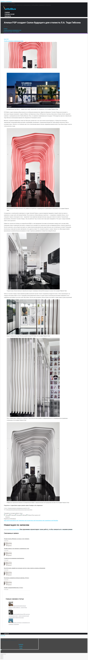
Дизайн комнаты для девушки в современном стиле (16, 548)
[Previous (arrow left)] (1, 657)
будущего (16, 509)
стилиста (28, 509)
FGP (7, 509)
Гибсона (19, 509)
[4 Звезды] (23, 515)
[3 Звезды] (18, 515)
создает (24, 509)
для (22, 509)
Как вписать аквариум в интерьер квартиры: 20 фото (16, 577)
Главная (5, 28)
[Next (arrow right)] (2, 657)
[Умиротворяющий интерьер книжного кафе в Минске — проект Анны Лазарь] (11, 605)
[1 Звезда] (6, 515)
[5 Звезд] (28, 515)
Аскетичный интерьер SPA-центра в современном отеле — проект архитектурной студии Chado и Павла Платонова (19, 616)
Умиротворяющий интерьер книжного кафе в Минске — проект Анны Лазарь (18, 607)
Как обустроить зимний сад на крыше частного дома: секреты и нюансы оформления (24, 568)
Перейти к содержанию (6, 1)
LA (8, 509)
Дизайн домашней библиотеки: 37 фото (13, 587)
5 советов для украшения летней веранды (14, 558)
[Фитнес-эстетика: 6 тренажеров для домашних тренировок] (11, 622)
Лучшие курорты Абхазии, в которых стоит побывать (16, 538)
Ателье (12, 509)
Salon (10, 509)
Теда (31, 509)
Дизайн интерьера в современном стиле (12, 30)
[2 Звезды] (12, 515)
